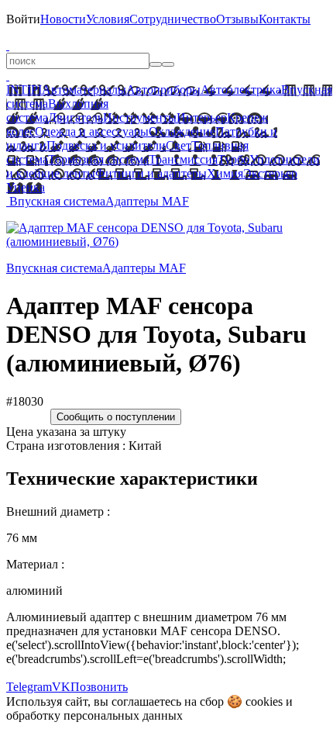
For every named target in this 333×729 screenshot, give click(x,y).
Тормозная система (98, 159)
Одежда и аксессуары (92, 131)
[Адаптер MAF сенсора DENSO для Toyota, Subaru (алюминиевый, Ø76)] (166, 241)
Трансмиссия (183, 159)
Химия (225, 173)
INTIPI (24, 89)
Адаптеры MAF (147, 201)
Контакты (285, 19)
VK (61, 686)
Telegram (29, 686)
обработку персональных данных (94, 715)
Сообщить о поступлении (116, 417)
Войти (23, 19)
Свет (178, 145)
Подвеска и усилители (106, 145)
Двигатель (75, 117)
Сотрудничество (172, 19)
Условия (107, 19)
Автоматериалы (84, 89)
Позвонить (99, 686)
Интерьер (202, 117)
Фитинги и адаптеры (151, 173)
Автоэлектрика (241, 89)
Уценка (25, 187)
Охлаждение (182, 131)
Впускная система (57, 201)
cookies (264, 701)
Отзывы (237, 19)
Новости (63, 19)
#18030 (24, 401)
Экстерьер (270, 173)
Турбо (233, 159)
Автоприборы (163, 89)
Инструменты (140, 117)
